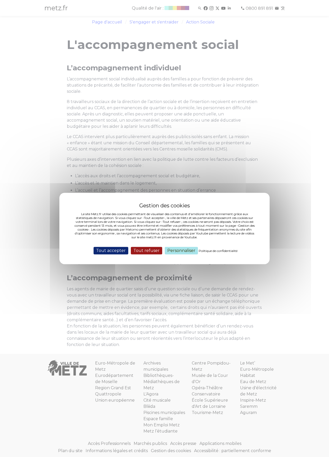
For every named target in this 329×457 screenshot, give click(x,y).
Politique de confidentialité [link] (218, 251)
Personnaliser (181, 250)
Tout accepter (111, 250)
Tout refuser (146, 250)
